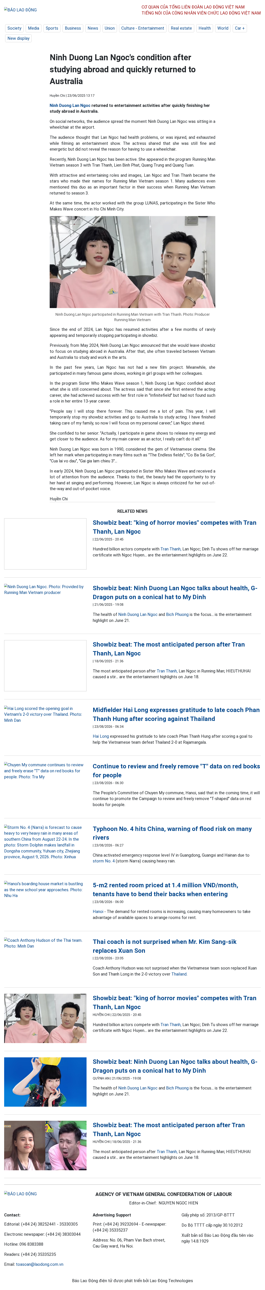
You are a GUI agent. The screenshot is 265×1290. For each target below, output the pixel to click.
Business (73, 28)
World (222, 28)
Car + (240, 28)
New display (18, 38)
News (93, 28)
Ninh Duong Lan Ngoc (70, 105)
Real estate (181, 28)
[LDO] (45, 544)
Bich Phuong (177, 614)
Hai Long (101, 736)
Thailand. (179, 974)
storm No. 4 (104, 860)
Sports (52, 28)
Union (110, 28)
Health (205, 28)
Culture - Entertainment (142, 28)
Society (14, 28)
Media (33, 28)
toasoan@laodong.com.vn (39, 1264)
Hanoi (98, 911)
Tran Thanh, (170, 548)
